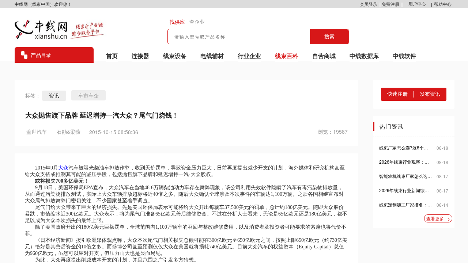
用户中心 (417, 4)
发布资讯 (430, 94)
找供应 (177, 22)
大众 (63, 168)
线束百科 (286, 56)
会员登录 (368, 4)
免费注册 (390, 4)
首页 (112, 56)
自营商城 (324, 56)
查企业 (197, 22)
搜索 (329, 36)
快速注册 (397, 94)
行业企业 (249, 56)
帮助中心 (443, 4)
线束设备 (174, 56)
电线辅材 (212, 56)
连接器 (140, 56)
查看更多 (438, 218)
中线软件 (404, 56)
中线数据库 (364, 56)
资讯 (54, 96)
